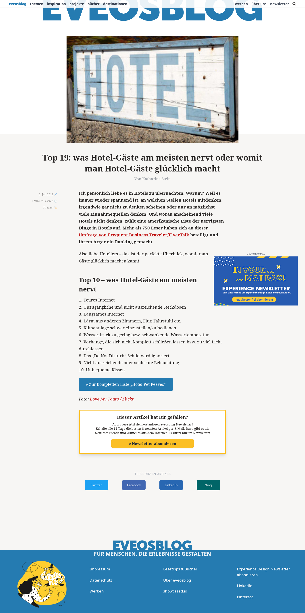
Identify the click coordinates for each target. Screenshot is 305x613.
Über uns (259, 4)
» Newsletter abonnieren (152, 443)
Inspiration (56, 4)
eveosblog (17, 4)
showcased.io (175, 591)
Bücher (94, 4)
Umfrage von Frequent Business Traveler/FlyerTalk (134, 235)
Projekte (76, 4)
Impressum (100, 569)
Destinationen (115, 4)
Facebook (134, 485)
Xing (208, 485)
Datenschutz (101, 580)
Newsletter (279, 4)
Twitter (96, 485)
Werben (241, 4)
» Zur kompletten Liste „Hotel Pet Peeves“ (126, 384)
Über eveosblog (177, 580)
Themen (36, 4)
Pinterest (245, 596)
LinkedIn (171, 485)
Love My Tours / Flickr (112, 399)
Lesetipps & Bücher (180, 569)
